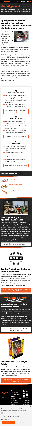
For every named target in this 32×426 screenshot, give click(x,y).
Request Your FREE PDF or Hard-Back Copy (16, 380)
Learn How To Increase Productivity (16, 110)
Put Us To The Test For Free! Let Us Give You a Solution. (16, 329)
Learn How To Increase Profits (15, 165)
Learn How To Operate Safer (15, 136)
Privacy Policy (26, 400)
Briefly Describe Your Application (15, 244)
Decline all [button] (23, 422)
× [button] (30, 406)
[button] (16, 419)
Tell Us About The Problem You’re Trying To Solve (16, 289)
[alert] (16, 415)
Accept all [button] (8, 422)
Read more (23, 410)
